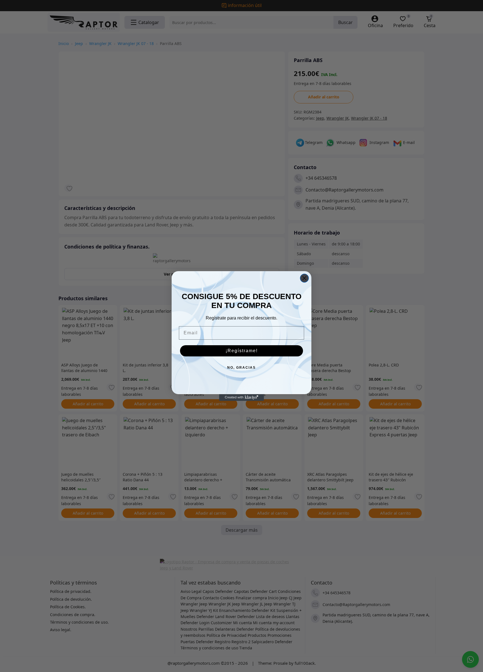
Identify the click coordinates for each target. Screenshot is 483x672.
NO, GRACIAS (241, 368)
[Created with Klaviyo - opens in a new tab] (241, 397)
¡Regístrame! (242, 350)
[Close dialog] (304, 278)
